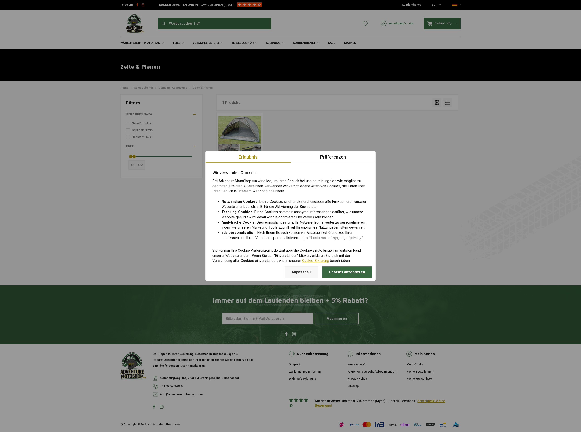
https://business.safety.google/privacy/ (331, 238)
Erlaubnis (248, 157)
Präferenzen (333, 157)
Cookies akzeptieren (347, 272)
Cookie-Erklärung (315, 261)
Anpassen (300, 272)
